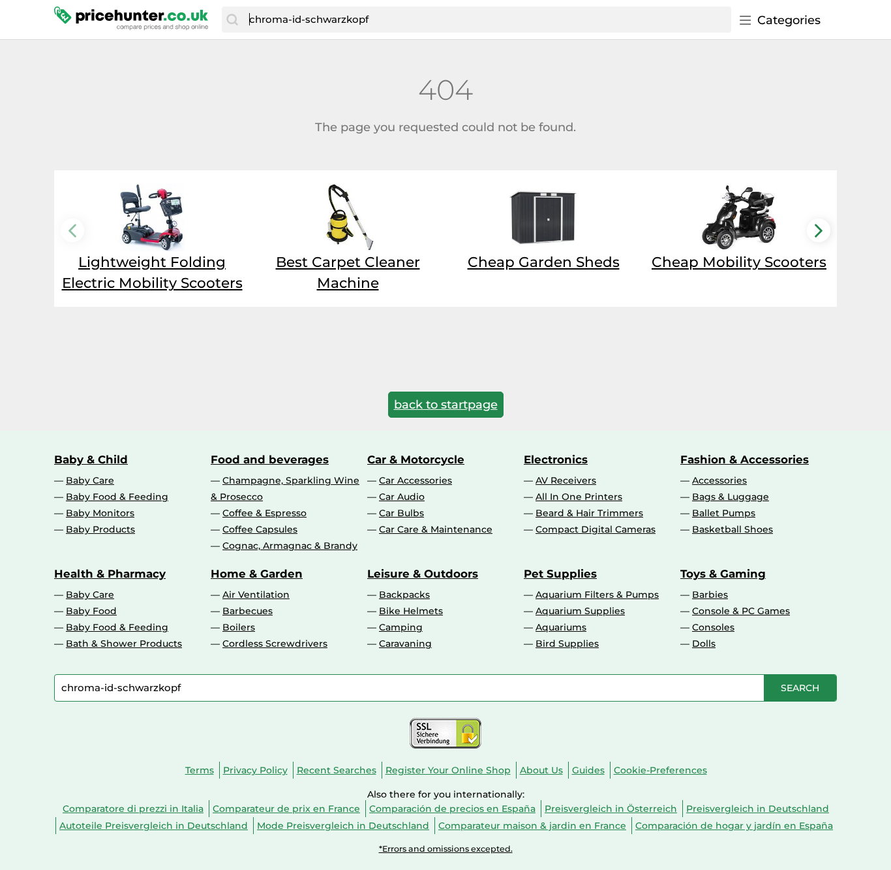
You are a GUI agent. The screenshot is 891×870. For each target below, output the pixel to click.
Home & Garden (257, 573)
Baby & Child (91, 459)
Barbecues (247, 611)
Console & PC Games (741, 611)
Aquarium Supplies (580, 611)
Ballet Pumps (723, 513)
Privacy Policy (255, 770)
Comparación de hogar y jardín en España (734, 825)
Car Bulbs (401, 513)
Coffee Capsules (259, 529)
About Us (541, 770)
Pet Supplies (560, 573)
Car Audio (402, 497)
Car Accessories (415, 480)
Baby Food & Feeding (117, 497)
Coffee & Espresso (264, 513)
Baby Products (100, 529)
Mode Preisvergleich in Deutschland (343, 825)
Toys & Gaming (723, 573)
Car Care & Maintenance (435, 529)
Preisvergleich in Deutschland (757, 809)
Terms (199, 770)
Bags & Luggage (730, 497)
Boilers (238, 627)
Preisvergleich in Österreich (611, 809)
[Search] (232, 20)
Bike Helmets (411, 611)
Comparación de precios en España (452, 809)
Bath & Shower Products (124, 643)
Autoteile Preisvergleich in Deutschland (153, 825)
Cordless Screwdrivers (274, 643)
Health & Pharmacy (110, 573)
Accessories (719, 480)
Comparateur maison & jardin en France (532, 825)
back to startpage (446, 404)
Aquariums (561, 627)
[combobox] (487, 20)
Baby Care (90, 480)
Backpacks (404, 594)
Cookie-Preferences (660, 770)
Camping (401, 627)
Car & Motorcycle (415, 459)
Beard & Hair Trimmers (589, 513)
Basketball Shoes (732, 529)
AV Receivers (566, 480)
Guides (588, 770)
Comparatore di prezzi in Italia (133, 809)
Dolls (704, 643)
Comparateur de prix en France (286, 809)
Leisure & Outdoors (422, 573)
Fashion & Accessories (744, 459)
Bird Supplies (567, 643)
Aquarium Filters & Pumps (597, 594)
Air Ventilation (256, 594)
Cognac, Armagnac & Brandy (289, 546)
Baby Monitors (100, 513)
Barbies (710, 594)
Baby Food (91, 611)
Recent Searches (336, 770)
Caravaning (405, 643)
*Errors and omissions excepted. (446, 849)
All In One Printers (579, 497)
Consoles (713, 627)
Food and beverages (270, 459)
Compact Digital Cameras (596, 529)
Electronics (556, 459)
